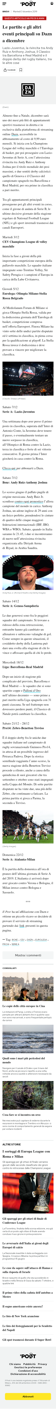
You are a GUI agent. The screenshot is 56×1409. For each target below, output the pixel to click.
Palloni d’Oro (32, 690)
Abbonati (28, 1396)
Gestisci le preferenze (28, 1367)
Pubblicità (29, 1364)
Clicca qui (9, 468)
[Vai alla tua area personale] (52, 3)
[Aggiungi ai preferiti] (20, 69)
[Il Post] (28, 3)
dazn (30, 939)
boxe (15, 939)
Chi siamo (15, 1364)
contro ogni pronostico (29, 501)
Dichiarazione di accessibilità (28, 1374)
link (21, 925)
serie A (15, 944)
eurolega (41, 939)
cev (22, 939)
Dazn (15, 134)
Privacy (42, 1364)
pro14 (5, 944)
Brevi (5, 11)
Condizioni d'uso (28, 1370)
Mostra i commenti (28, 955)
